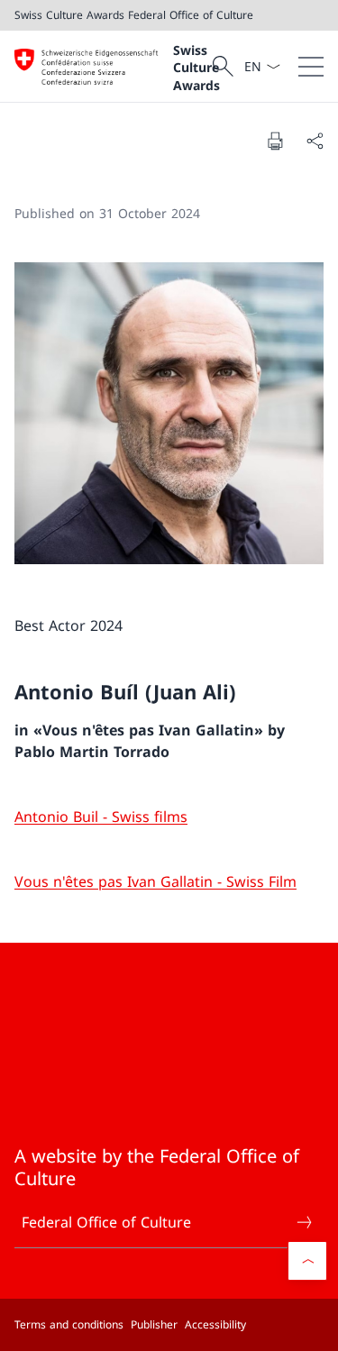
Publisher (154, 1324)
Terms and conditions (68, 1324)
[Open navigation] (311, 66)
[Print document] (275, 140)
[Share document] (314, 140)
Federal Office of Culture (106, 1222)
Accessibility (215, 1324)
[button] (307, 1261)
